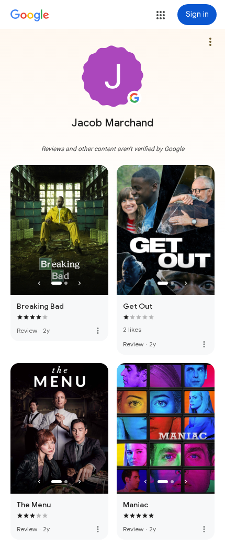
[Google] (29, 15)
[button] (160, 15)
